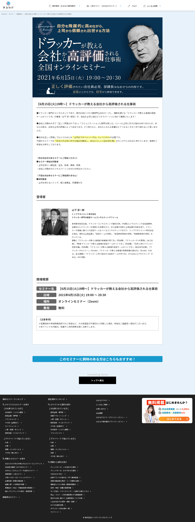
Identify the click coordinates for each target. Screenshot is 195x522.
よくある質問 (149, 6)
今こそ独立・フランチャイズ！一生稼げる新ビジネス (70, 491)
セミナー (12, 14)
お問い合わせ (101, 409)
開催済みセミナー (10, 497)
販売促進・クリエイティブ (14, 433)
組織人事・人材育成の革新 (14, 484)
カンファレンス (10, 426)
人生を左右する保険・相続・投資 (62, 501)
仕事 (6, 446)
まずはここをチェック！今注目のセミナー (20, 470)
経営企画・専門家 (11, 416)
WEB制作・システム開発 (14, 412)
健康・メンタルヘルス (13, 449)
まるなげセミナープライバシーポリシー (110, 417)
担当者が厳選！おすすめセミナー (17, 467)
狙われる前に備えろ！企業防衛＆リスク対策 (66, 498)
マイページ (55, 512)
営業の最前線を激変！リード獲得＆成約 (65, 481)
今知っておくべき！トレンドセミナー (18, 477)
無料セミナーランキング (13, 399)
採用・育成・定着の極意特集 (61, 488)
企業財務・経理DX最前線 (14, 481)
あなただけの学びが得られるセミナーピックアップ (23, 463)
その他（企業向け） (12, 422)
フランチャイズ (10, 419)
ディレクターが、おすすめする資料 (63, 470)
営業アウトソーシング (58, 416)
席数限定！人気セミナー (14, 474)
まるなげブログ (101, 400)
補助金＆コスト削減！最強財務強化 (63, 484)
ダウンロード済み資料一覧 (60, 508)
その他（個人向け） (12, 453)
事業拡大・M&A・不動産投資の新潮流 (18, 488)
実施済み (19, 14)
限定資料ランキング (56, 399)
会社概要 (99, 413)
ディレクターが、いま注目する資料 (63, 467)
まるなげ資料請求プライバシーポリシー (110, 421)
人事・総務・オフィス (13, 429)
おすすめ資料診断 (57, 505)
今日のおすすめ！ (57, 474)
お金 (6, 442)
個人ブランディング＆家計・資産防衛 (18, 491)
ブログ (134, 6)
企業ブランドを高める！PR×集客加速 (64, 477)
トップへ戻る (97, 380)
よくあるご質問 (101, 404)
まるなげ (4, 14)
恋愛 (52, 453)
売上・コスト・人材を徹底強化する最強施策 (66, 494)
